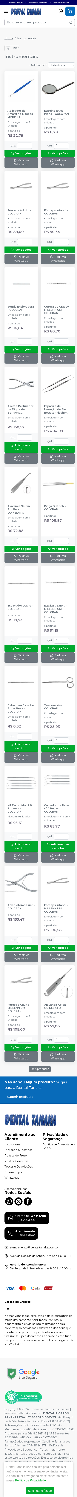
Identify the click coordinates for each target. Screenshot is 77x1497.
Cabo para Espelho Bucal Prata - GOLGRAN (20, 708)
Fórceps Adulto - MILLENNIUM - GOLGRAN (19, 1008)
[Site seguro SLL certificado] (23, 1373)
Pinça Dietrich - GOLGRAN (55, 508)
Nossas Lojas (13, 1172)
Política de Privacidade (30, 1480)
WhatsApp (11, 1178)
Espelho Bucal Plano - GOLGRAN (56, 112)
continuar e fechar (40, 1490)
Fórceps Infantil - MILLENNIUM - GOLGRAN (56, 908)
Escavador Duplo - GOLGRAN (20, 607)
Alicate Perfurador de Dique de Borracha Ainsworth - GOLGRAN (20, 409)
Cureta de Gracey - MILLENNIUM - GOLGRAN (57, 310)
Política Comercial (16, 1161)
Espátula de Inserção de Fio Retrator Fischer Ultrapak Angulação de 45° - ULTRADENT (57, 409)
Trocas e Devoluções (18, 1166)
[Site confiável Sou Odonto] (23, 1397)
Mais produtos (39, 1069)
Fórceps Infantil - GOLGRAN (56, 212)
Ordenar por (38, 65)
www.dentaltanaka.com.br (22, 1413)
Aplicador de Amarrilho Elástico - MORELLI (21, 114)
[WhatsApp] (60, 11)
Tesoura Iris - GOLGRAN (53, 707)
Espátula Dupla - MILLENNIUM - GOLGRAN (55, 609)
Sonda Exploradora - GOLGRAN (20, 308)
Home (8, 38)
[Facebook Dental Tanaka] (28, 1201)
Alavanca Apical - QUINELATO (56, 1006)
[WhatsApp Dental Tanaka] (9, 1201)
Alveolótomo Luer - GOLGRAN (21, 907)
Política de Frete (15, 1155)
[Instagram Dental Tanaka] (18, 1201)
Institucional (12, 1144)
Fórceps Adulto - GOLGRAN (19, 212)
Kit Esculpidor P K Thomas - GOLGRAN (19, 808)
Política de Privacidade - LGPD (59, 1146)
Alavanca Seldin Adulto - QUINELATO (18, 509)
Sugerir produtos (20, 1097)
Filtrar (15, 48)
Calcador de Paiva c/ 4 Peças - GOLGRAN (57, 808)
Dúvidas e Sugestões (18, 1150)
